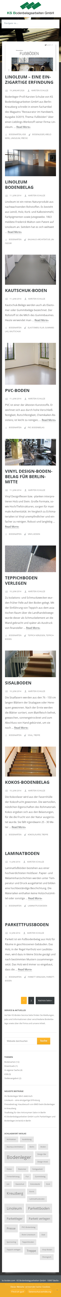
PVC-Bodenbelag (36, 427)
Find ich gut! (17, 1291)
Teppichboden (28, 1242)
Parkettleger (15, 1218)
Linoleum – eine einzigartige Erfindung (29, 79)
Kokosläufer (34, 834)
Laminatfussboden (37, 905)
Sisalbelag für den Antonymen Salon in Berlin (25, 1112)
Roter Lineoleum (28, 1235)
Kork (48, 1184)
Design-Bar (41, 1154)
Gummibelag (40, 1176)
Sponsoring (11, 1242)
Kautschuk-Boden (26, 290)
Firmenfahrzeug (13, 1176)
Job (8, 1184)
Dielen (9, 1169)
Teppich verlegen (36, 635)
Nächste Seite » (45, 1000)
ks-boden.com (8, 1280)
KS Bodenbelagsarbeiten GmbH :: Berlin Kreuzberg (30, 8)
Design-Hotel (42, 1162)
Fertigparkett (37, 1169)
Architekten (11, 1139)
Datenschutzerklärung (40, 1291)
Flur (42, 327)
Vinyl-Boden (34, 534)
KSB (24, 134)
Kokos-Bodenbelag (27, 782)
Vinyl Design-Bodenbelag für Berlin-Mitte (28, 476)
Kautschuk (15, 331)
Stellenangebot (11, 1078)
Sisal (30, 735)
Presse (24, 138)
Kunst (31, 1191)
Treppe (37, 735)
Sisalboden (18, 683)
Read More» (23, 127)
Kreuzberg (15, 1193)
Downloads (9, 1066)
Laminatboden (22, 853)
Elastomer (33, 327)
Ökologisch (46, 1257)
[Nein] (57, 1290)
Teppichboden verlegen (21, 580)
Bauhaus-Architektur (39, 239)
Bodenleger (38, 134)
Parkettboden (39, 1208)
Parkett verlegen (36, 977)
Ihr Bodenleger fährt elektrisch (18, 1096)
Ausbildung (26, 1139)
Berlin (32, 1147)
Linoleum (15, 138)
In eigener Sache (12, 1070)
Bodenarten (15, 134)
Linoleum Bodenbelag (19, 184)
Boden (43, 1147)
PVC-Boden (17, 390)
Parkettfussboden (27, 924)
